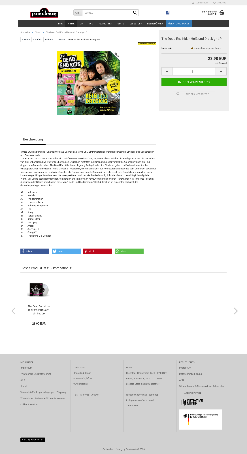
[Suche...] (135, 13)
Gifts (121, 23)
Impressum (26, 367)
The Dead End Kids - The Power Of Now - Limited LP (39, 310)
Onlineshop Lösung (112, 449)
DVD (90, 23)
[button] (166, 71)
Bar (60, 23)
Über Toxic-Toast (178, 23)
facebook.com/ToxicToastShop (142, 394)
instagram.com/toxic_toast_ (140, 400)
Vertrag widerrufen (32, 439)
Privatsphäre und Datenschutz (35, 374)
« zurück (37, 39)
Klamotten (105, 23)
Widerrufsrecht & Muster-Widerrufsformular (42, 398)
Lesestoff (135, 23)
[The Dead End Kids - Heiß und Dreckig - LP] (88, 83)
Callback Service (28, 404)
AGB (22, 380)
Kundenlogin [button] (201, 2)
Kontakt (24, 386)
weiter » (49, 39)
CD (81, 23)
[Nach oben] (237, 448)
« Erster (26, 39)
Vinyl (71, 23)
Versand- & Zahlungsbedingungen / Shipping (43, 392)
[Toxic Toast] (44, 12)
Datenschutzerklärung (190, 374)
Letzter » (61, 39)
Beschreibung (33, 139)
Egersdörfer (155, 23)
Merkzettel (221, 2)
